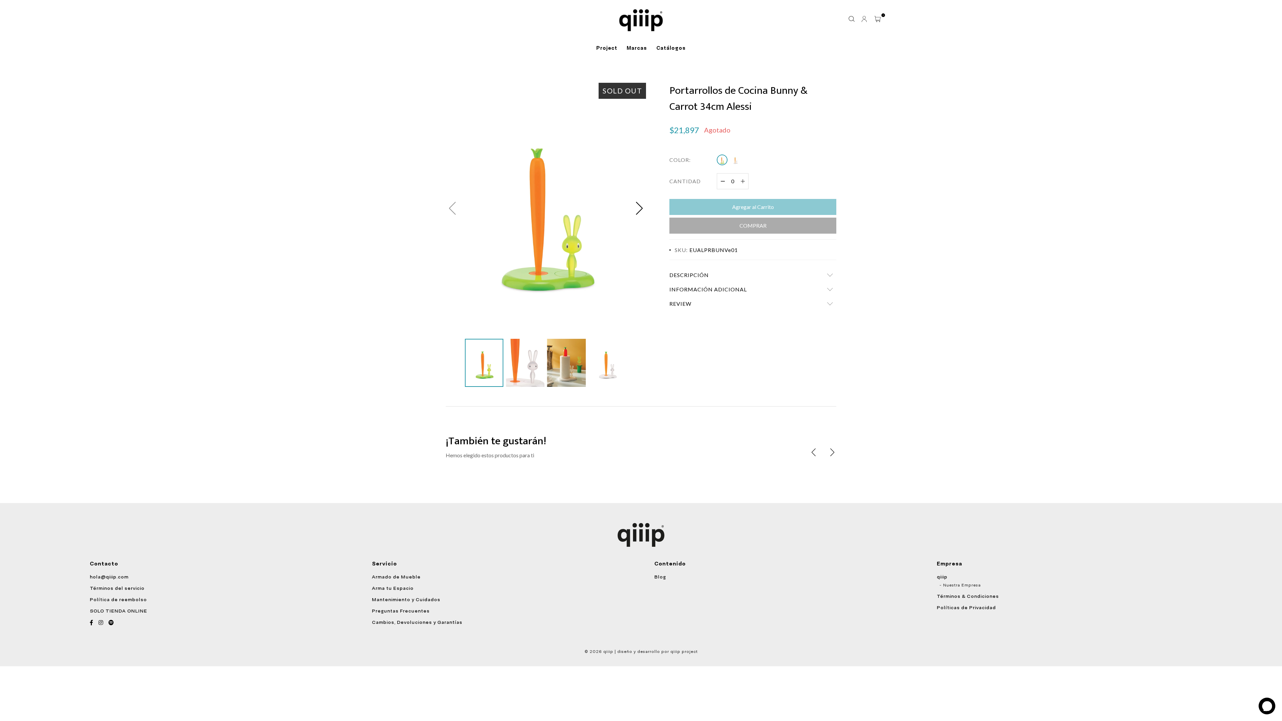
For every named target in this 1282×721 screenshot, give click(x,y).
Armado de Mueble (396, 577)
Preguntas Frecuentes (401, 611)
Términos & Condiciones (968, 596)
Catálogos (671, 48)
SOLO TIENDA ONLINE (118, 611)
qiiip (942, 577)
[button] (639, 208)
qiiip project (684, 651)
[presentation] (814, 452)
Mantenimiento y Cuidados (406, 599)
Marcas (637, 48)
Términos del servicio (117, 588)
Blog (660, 577)
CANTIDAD (685, 181)
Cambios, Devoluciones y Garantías (417, 622)
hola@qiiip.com (109, 577)
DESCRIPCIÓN (689, 275)
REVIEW (680, 303)
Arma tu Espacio (393, 588)
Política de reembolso (118, 599)
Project (606, 48)
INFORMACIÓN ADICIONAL (708, 289)
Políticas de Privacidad (966, 608)
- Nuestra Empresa (960, 585)
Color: (680, 160)
